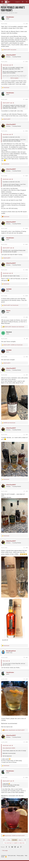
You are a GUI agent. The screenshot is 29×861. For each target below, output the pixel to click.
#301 (27, 23)
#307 (26, 244)
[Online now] (4, 57)
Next (20, 840)
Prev (9, 840)
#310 (27, 317)
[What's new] (23, 1)
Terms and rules (12, 855)
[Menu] (2, 1)
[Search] (27, 1)
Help (26, 855)
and (10, 49)
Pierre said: (5, 661)
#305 (26, 175)
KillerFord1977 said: (7, 102)
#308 (26, 269)
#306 (26, 228)
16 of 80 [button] (14, 840)
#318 (27, 678)
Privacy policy (20, 855)
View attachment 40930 (9, 748)
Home (2, 856)
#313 (27, 374)
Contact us (4, 855)
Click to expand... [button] (14, 78)
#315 (27, 491)
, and (14, 326)
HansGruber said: (7, 65)
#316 (27, 547)
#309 (26, 295)
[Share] (24, 23)
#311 (27, 338)
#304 (26, 130)
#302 (26, 61)
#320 (26, 777)
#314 (27, 434)
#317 (27, 657)
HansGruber (5, 12)
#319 (27, 742)
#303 (26, 99)
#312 (27, 356)
